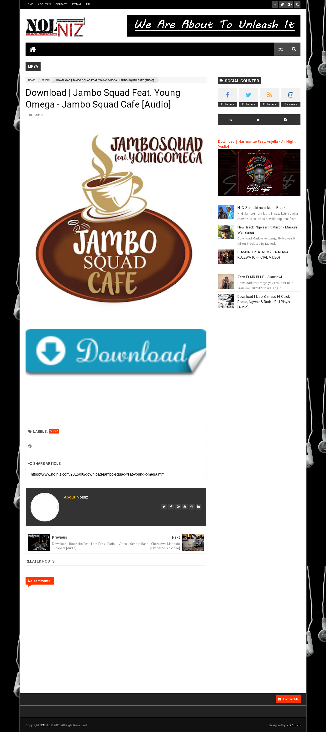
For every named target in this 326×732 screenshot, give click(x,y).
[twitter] (164, 507)
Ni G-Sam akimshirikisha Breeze (262, 208)
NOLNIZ (45, 725)
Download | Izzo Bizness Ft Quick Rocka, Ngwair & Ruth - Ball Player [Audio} (263, 301)
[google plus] (178, 507)
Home (29, 4)
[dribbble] (192, 507)
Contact (61, 4)
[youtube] (185, 507)
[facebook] (171, 507)
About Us (44, 4)
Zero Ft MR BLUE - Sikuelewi (259, 277)
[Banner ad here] (188, 730)
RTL (88, 4)
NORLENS (293, 725)
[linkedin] (198, 507)
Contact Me (291, 699)
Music (46, 80)
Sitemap (76, 4)
